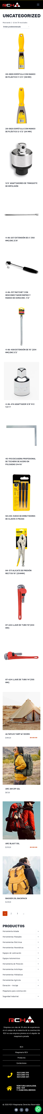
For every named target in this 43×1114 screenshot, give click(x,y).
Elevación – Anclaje (10, 985)
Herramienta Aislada (11, 931)
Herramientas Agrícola (12, 980)
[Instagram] (27, 1110)
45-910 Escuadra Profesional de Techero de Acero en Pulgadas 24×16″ (20, 461)
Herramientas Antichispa (12, 969)
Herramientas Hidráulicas (13, 974)
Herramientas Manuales (12, 937)
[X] (21, 1110)
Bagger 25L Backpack (16, 898)
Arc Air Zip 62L (12, 789)
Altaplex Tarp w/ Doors (17, 734)
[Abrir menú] (38, 5)
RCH (21, 1047)
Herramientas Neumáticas (13, 947)
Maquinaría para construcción (14, 991)
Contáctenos (21, 1063)
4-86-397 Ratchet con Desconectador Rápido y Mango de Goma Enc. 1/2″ (18, 295)
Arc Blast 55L (12, 843)
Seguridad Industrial (11, 996)
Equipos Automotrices (11, 958)
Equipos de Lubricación (12, 953)
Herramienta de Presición (13, 964)
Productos (21, 1057)
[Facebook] (16, 1110)
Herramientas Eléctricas (12, 942)
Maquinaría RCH (21, 1052)
